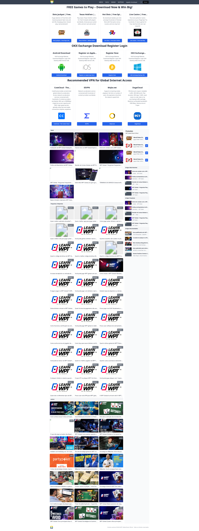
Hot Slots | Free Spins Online (112, 14)
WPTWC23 (135, 250)
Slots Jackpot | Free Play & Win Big (61, 14)
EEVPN (87, 87)
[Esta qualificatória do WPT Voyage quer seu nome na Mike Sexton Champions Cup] (128, 233)
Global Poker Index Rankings (139, 245)
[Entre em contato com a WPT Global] (128, 172)
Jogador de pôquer (131, 2)
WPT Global (139, 173)
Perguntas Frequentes (144, 184)
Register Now (112, 53)
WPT (133, 184)
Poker (137, 184)
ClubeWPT (144, 234)
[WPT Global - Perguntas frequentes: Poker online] (128, 188)
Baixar (145, 2)
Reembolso (135, 178)
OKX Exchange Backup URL (137, 53)
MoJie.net (112, 87)
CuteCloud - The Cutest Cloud (61, 87)
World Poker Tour (142, 250)
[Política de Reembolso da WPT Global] (128, 177)
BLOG (107, 2)
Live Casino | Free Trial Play (137, 14)
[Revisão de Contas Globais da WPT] (128, 183)
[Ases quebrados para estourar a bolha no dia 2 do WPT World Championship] (128, 249)
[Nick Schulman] (128, 244)
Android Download (61, 53)
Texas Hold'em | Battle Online (86, 14)
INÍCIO (101, 2)
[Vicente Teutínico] (128, 254)
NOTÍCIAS (121, 2)
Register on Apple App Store (87, 53)
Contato (134, 173)
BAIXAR (113, 2)
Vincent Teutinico (143, 255)
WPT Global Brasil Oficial (126, 527)
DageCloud (137, 87)
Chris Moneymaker (137, 234)
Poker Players (136, 255)
